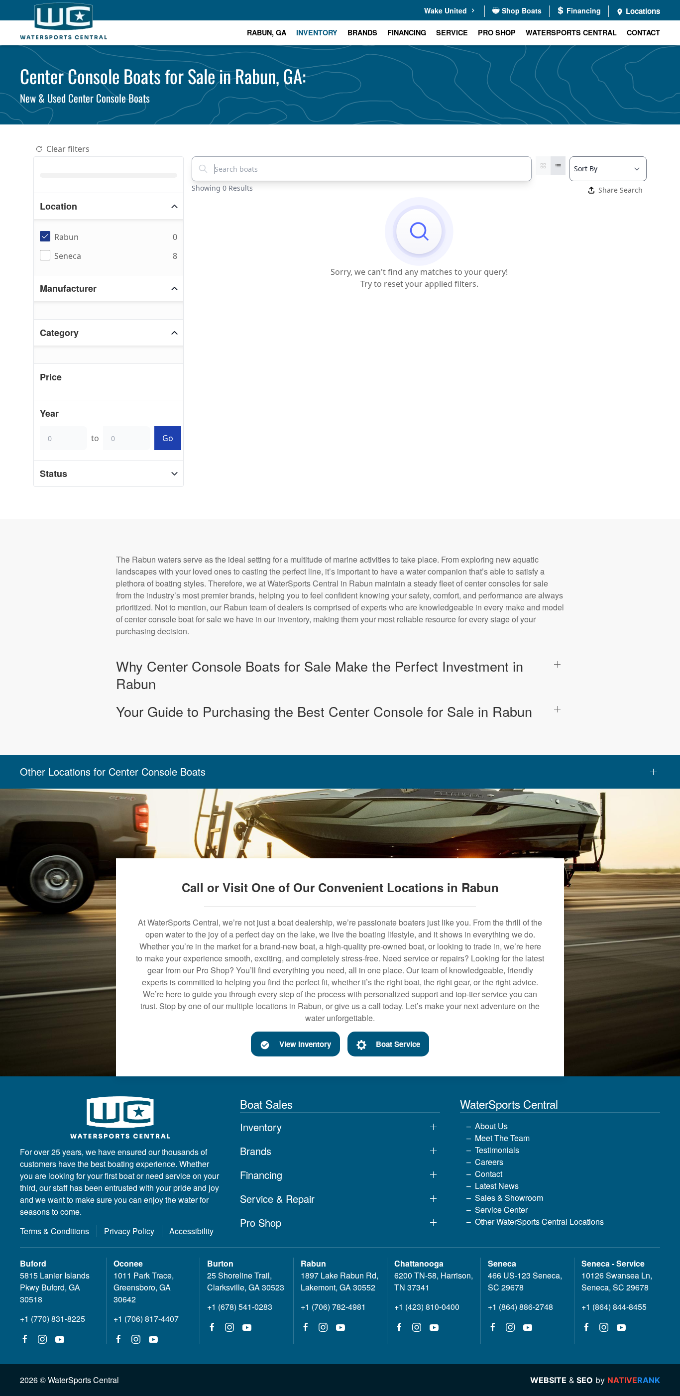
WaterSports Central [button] (571, 32)
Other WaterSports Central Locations (539, 1221)
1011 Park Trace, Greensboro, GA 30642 (143, 1287)
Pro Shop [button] (497, 32)
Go (167, 438)
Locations (642, 10)
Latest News (497, 1185)
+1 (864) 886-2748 (520, 1306)
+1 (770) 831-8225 (52, 1318)
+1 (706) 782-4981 (333, 1306)
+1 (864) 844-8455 (614, 1306)
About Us (491, 1126)
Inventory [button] (317, 32)
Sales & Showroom (509, 1197)
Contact (643, 32)
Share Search (620, 190)
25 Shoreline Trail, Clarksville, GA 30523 (245, 1281)
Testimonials (497, 1150)
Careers (489, 1161)
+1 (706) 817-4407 (146, 1318)
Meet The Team (502, 1138)
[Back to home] (63, 22)
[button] (340, 675)
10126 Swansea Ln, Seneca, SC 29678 (616, 1281)
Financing (406, 32)
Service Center (501, 1209)
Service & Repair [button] (277, 1199)
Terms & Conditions (54, 1231)
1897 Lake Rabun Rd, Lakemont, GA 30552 (339, 1281)
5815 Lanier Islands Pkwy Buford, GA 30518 (55, 1287)
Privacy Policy (129, 1231)
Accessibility (191, 1231)
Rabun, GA (266, 32)
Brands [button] (362, 32)
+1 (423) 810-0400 (426, 1306)
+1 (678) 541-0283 (239, 1306)
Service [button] (452, 32)
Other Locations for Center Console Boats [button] (113, 772)
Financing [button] (261, 1175)
